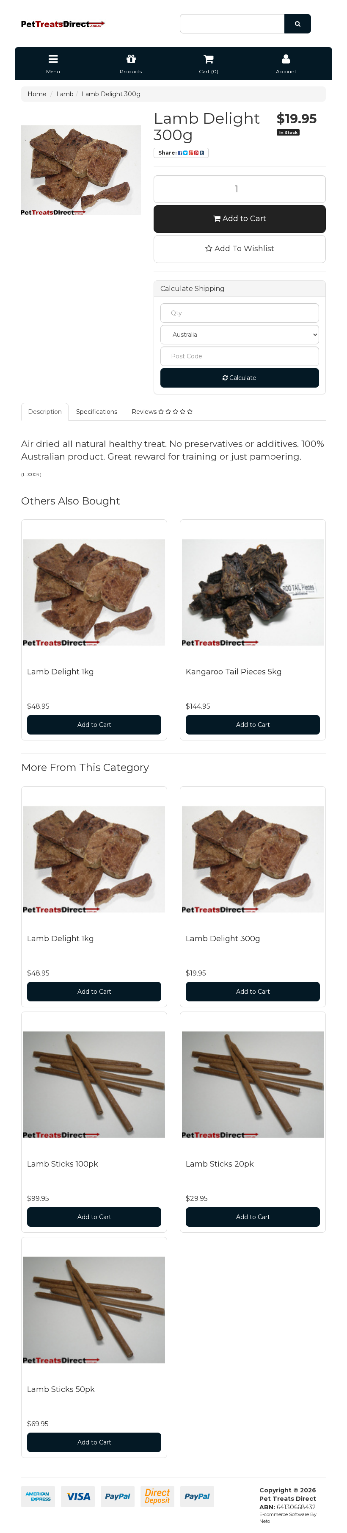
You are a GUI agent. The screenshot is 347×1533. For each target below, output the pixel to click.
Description (45, 412)
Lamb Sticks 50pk (61, 1389)
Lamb (65, 94)
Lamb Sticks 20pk (220, 1164)
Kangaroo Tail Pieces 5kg (234, 671)
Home (37, 94)
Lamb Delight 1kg (60, 671)
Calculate (242, 378)
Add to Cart (243, 218)
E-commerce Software (284, 1514)
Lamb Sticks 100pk (62, 1164)
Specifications (96, 412)
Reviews (145, 412)
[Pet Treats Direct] (63, 24)
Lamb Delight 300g (111, 94)
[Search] (297, 23)
